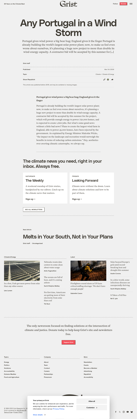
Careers (47, 371)
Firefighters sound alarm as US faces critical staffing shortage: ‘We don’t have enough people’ (88, 286)
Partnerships (48, 374)
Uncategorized (37, 243)
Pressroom (48, 377)
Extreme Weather (10, 374)
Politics (6, 365)
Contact (47, 368)
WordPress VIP (21, 410)
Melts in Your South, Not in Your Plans (68, 236)
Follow (115, 4)
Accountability (9, 371)
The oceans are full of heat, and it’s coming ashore (53, 280)
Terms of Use (8, 412)
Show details (38, 415)
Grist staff (26, 63)
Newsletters (88, 362)
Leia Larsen (8, 290)
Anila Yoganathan (50, 271)
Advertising (88, 371)
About (46, 362)
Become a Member (90, 368)
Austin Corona (115, 273)
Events (86, 365)
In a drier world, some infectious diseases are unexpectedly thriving (120, 282)
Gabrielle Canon (76, 293)
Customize (90, 407)
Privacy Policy (17, 412)
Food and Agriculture (11, 377)
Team (46, 365)
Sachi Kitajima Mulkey (52, 286)
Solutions (7, 368)
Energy (6, 362)
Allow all (92, 401)
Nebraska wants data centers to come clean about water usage (53, 264)
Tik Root (47, 304)
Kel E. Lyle (114, 298)
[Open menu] (131, 4)
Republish (87, 374)
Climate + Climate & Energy (105, 74)
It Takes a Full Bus (118, 295)
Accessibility (88, 377)
